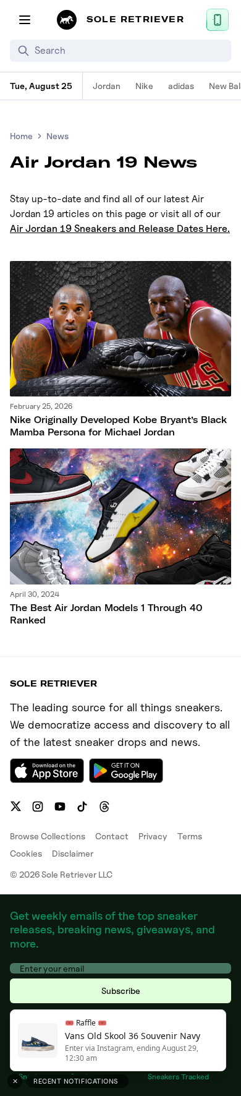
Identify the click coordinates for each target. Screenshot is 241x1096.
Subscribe (120, 990)
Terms (189, 836)
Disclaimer (72, 853)
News (57, 136)
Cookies (26, 853)
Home (21, 136)
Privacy (152, 836)
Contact (112, 836)
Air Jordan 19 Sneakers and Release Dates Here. (120, 228)
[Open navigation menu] (25, 19)
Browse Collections (47, 836)
